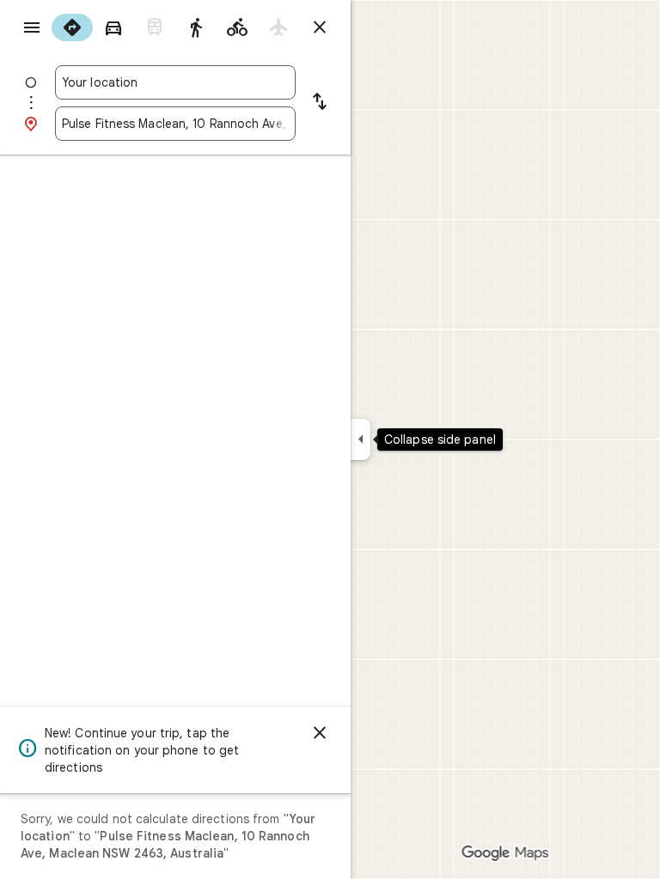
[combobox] (175, 82)
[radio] (72, 27)
